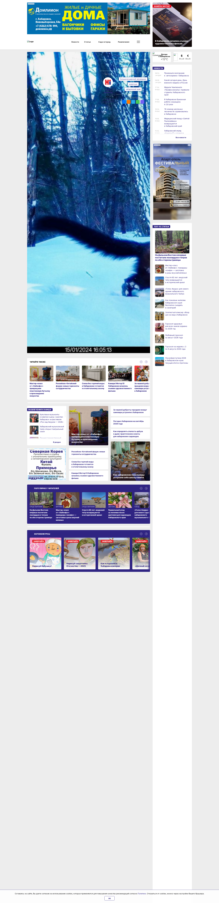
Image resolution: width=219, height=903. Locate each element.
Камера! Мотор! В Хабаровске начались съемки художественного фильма (87, 475)
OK (109, 898)
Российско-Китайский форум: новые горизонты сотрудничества (88, 452)
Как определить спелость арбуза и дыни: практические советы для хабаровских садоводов (128, 433)
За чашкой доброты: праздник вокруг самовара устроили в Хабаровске (130, 411)
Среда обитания (129, 56)
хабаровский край (133, 89)
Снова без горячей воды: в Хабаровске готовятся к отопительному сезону (82, 464)
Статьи (117, 56)
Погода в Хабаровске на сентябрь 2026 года (128, 422)
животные (133, 84)
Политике (142, 893)
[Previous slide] (141, 362)
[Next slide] (146, 362)
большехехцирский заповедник (133, 79)
